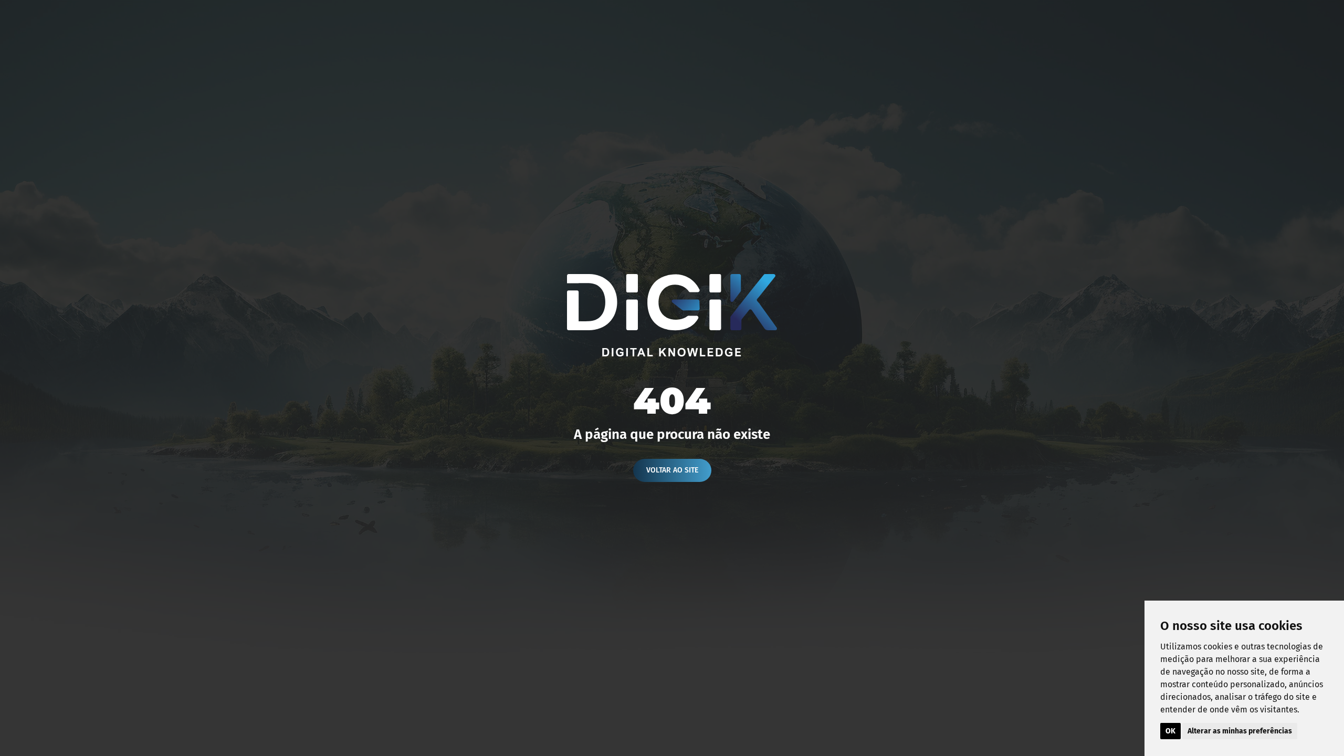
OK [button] (1170, 731)
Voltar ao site (672, 470)
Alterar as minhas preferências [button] (1240, 731)
